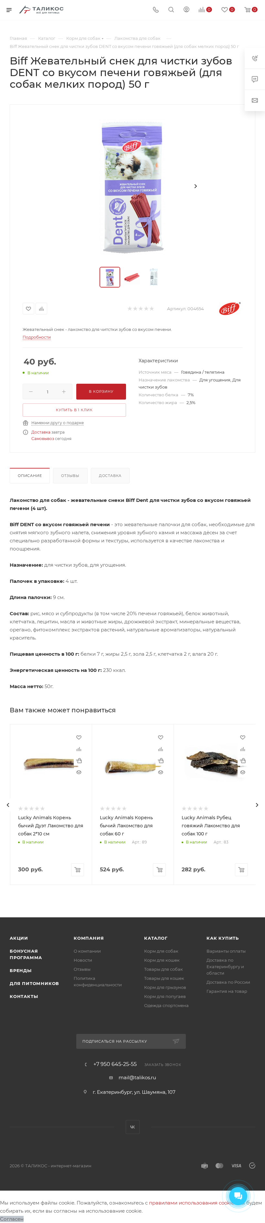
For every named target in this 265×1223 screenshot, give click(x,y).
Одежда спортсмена (166, 1005)
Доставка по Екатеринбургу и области (225, 966)
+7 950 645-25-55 (115, 1064)
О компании (87, 951)
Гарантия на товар (227, 991)
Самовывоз (42, 438)
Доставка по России (228, 982)
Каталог (156, 938)
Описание (30, 475)
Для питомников (34, 983)
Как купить (223, 938)
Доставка (40, 432)
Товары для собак (163, 969)
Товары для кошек (164, 978)
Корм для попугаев (165, 996)
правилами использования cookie (191, 1203)
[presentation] (8, 804)
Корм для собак (161, 951)
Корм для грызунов (165, 987)
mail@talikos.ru (137, 1077)
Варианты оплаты (226, 951)
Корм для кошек (162, 960)
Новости (83, 960)
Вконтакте (133, 1127)
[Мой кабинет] (186, 10)
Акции (19, 938)
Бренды (21, 970)
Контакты (24, 996)
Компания (89, 938)
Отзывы (70, 475)
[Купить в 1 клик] (79, 760)
